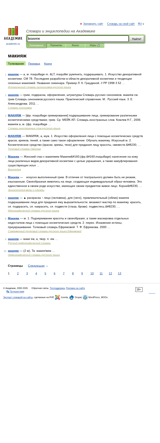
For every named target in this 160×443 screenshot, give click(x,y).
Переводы (56, 45)
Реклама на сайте (75, 288)
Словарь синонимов (20, 107)
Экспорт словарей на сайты (18, 297)
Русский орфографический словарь (29, 243)
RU (140, 23)
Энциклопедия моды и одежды (26, 190)
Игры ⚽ (95, 45)
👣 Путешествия (15, 291)
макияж (13, 74)
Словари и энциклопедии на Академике (60, 31)
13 (119, 273)
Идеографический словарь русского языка (33, 210)
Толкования (36, 45)
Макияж (13, 156)
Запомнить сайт (93, 23)
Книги (75, 45)
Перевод (34, 63)
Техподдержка (57, 288)
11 (101, 273)
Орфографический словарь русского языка (34, 255)
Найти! (136, 39)
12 (110, 273)
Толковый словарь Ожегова (24, 149)
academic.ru (13, 43)
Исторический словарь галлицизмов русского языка (39, 87)
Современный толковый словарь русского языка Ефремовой (44, 231)
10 (92, 273)
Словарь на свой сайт (121, 23)
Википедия (14, 169)
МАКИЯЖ (14, 115)
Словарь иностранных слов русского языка (34, 128)
